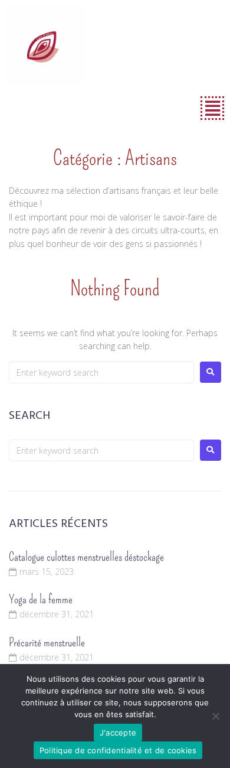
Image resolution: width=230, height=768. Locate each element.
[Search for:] (101, 372)
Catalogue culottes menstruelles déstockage (86, 556)
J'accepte (118, 732)
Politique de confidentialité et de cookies (118, 750)
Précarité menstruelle (47, 642)
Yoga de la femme (41, 599)
